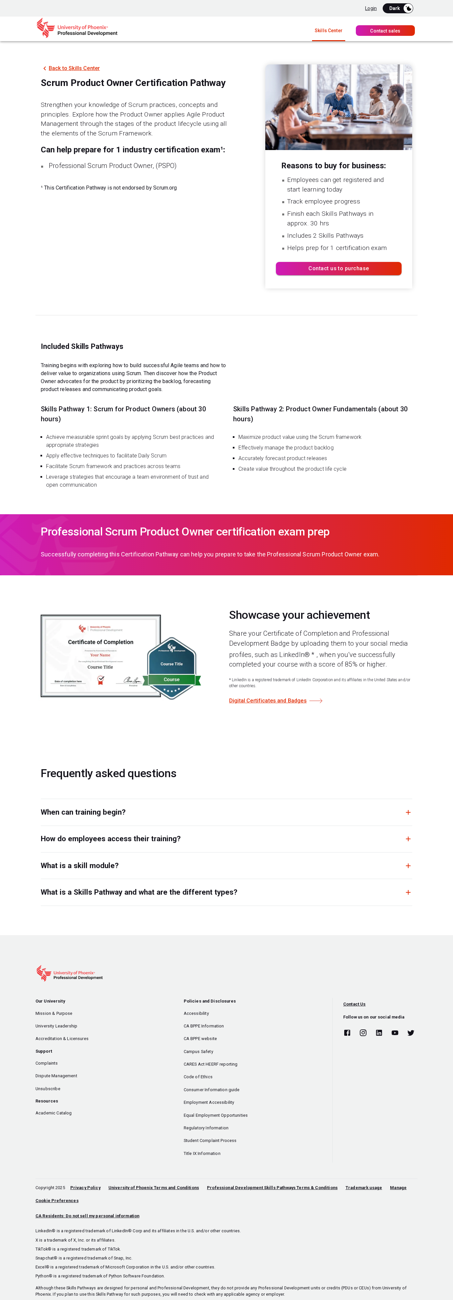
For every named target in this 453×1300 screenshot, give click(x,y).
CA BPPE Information (204, 1025)
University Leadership (56, 1025)
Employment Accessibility (209, 1102)
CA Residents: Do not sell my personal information (87, 1215)
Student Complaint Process (210, 1140)
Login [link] (371, 8)
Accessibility (196, 1013)
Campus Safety (198, 1051)
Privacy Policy (85, 1187)
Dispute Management (56, 1075)
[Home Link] (76, 37)
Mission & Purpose (54, 1013)
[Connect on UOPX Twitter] (411, 1033)
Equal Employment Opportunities (216, 1115)
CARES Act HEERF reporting (211, 1064)
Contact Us (354, 1004)
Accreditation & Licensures (62, 1038)
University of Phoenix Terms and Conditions (153, 1187)
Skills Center (329, 30)
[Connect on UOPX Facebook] (347, 1033)
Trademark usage (364, 1187)
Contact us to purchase (338, 268)
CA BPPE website (200, 1038)
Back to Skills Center (74, 68)
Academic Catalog (53, 1112)
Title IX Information (202, 1153)
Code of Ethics (198, 1076)
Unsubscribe (47, 1088)
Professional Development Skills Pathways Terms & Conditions (272, 1187)
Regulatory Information (206, 1127)
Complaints (46, 1063)
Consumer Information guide (212, 1089)
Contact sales (385, 31)
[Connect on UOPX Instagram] (363, 1033)
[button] (226, 812)
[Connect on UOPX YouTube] (395, 1033)
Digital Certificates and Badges (268, 700)
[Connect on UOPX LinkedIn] (379, 1033)
